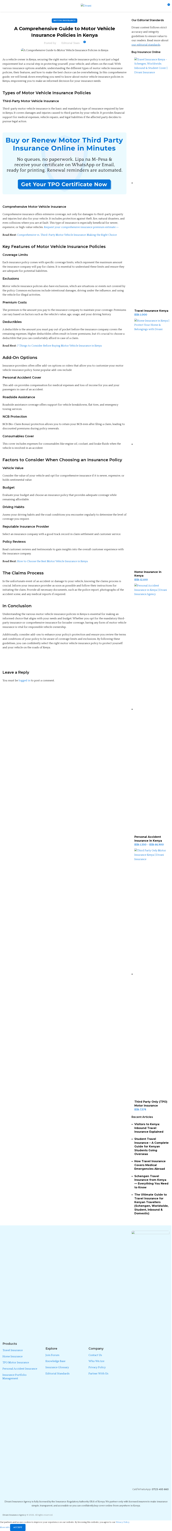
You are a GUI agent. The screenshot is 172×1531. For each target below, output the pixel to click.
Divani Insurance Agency (14, 1515)
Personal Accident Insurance (20, 1368)
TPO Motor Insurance (16, 1362)
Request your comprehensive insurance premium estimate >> (81, 227)
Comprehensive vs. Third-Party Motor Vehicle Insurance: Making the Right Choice (67, 234)
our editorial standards (146, 44)
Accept (17, 1527)
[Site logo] (86, 5)
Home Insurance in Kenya (147, 573)
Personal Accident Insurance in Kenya (148, 838)
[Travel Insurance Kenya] (151, 182)
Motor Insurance (64, 20)
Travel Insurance (13, 1350)
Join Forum (52, 1355)
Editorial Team (70, 43)
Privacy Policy (97, 1367)
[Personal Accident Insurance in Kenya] (151, 709)
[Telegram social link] (39, 660)
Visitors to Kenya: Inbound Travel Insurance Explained (148, 1128)
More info (5, 1527)
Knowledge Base (55, 1361)
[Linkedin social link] (31, 660)
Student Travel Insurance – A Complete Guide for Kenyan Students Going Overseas (151, 1146)
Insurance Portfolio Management (15, 1376)
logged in (24, 680)
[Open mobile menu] (4, 6)
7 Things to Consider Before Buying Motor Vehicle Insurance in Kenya (59, 345)
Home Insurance (13, 1356)
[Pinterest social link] (22, 660)
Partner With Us (98, 1373)
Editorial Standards (58, 1373)
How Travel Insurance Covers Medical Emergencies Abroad (150, 1165)
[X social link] (14, 660)
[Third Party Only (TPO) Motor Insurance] (151, 974)
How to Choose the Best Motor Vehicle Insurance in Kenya (52, 561)
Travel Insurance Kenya (151, 310)
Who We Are (96, 1361)
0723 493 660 (160, 1489)
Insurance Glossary (57, 1367)
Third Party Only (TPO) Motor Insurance (150, 1103)
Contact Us (95, 1355)
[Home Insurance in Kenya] (151, 444)
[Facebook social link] (6, 660)
